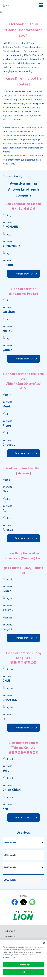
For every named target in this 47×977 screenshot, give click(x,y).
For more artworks (23, 273)
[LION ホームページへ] (23, 915)
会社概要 (9, 931)
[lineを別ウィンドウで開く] (32, 902)
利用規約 (9, 936)
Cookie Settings (23, 964)
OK (23, 972)
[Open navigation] (40, 5)
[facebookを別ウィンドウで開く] (14, 902)
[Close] (44, 943)
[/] (18, 5)
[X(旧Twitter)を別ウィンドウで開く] (23, 902)
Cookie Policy (9, 957)
